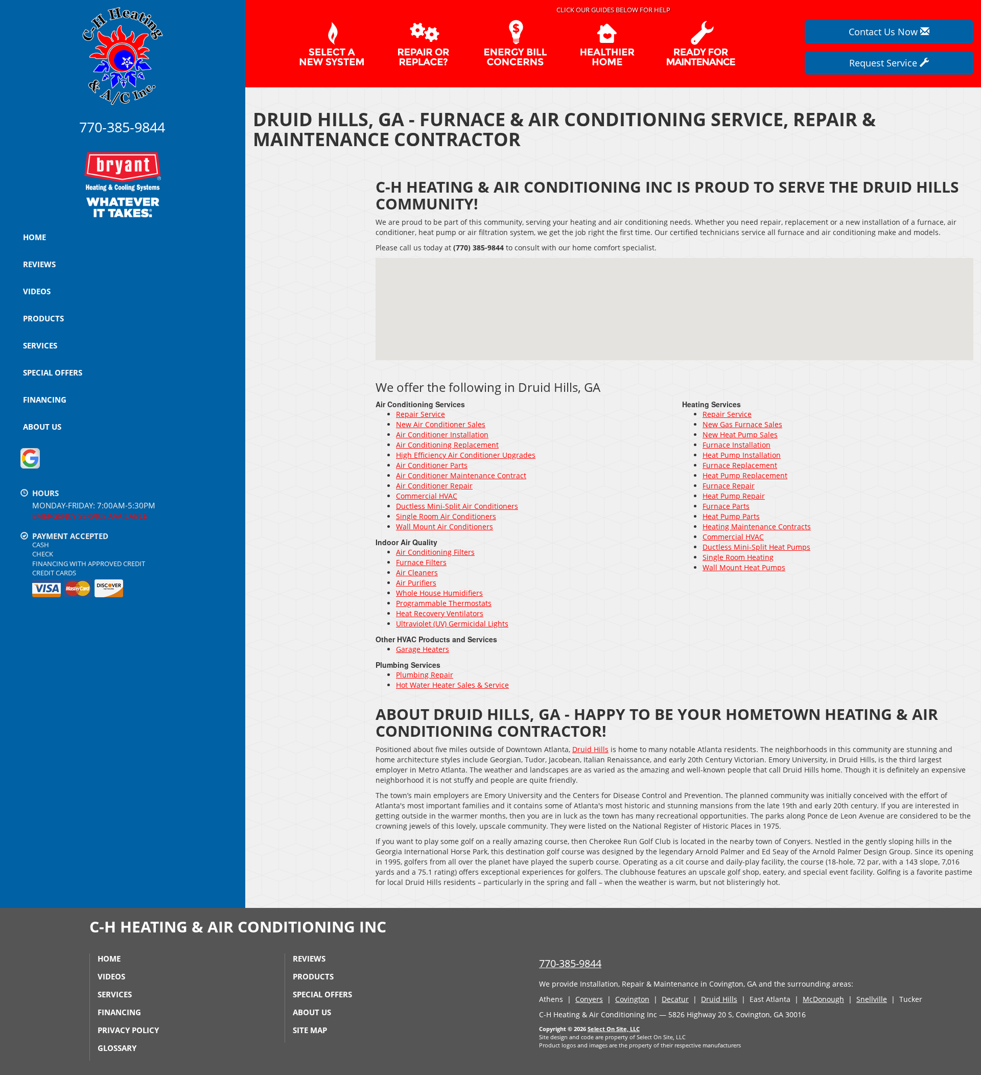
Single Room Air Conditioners (446, 516)
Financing (44, 399)
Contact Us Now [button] (884, 32)
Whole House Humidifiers (439, 593)
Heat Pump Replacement (745, 475)
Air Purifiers (416, 583)
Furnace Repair (729, 485)
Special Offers (52, 372)
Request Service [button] (884, 63)
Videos (37, 291)
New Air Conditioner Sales (440, 424)
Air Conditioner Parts (432, 465)
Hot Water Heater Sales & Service (452, 685)
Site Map (310, 1030)
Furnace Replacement (740, 465)
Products (43, 318)
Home (34, 237)
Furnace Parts (726, 506)
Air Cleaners (417, 572)
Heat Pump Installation (742, 455)
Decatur (675, 999)
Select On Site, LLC (614, 1029)
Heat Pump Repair (734, 496)
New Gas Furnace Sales (742, 424)
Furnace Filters (421, 562)
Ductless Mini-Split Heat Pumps (756, 547)
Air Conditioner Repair (434, 485)
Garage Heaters (422, 649)
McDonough (823, 999)
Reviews (39, 264)
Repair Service (420, 414)
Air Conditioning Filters (435, 552)
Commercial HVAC (426, 496)
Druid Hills (590, 749)
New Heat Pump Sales (740, 434)
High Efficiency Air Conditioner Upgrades (465, 455)
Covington (632, 999)
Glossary (117, 1048)
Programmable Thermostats (444, 603)
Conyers (589, 999)
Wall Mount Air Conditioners (444, 526)
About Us (42, 427)
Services (40, 345)
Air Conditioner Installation (442, 434)
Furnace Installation (736, 445)
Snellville (871, 999)
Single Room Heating (738, 557)
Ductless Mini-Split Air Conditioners (457, 506)
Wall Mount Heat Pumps (744, 567)
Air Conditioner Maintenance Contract (461, 475)
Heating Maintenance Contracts (757, 526)
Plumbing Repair (424, 675)
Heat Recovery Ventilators (439, 613)
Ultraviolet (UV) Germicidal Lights (452, 623)
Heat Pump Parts (731, 516)
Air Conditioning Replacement (447, 445)
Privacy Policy (128, 1030)
